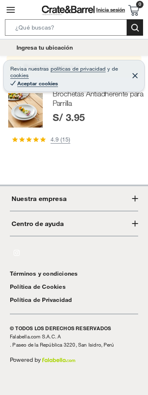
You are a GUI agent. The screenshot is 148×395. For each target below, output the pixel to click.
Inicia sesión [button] (110, 9)
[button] (74, 29)
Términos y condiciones (44, 273)
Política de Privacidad (41, 300)
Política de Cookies (38, 286)
